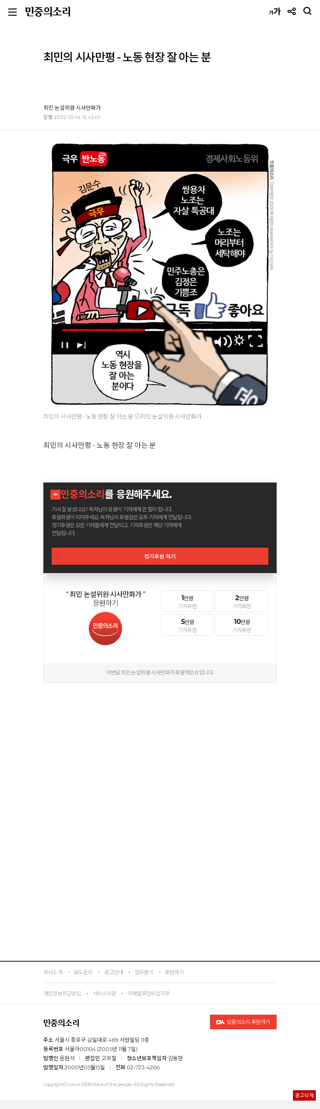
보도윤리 (83, 972)
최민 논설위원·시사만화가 (72, 107)
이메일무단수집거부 (149, 993)
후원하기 (174, 972)
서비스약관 (104, 993)
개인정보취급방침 (62, 993)
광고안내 (113, 972)
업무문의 (144, 972)
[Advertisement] (160, 741)
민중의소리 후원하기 (248, 1021)
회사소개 (52, 972)
